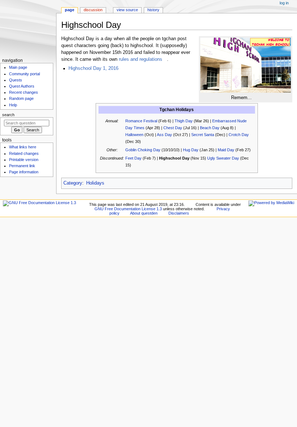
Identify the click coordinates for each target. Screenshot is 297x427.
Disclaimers (178, 213)
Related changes (24, 153)
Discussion (93, 10)
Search (8, 115)
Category (72, 183)
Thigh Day (184, 121)
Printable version (23, 159)
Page (69, 10)
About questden (144, 213)
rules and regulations (140, 59)
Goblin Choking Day (142, 150)
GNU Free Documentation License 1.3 (128, 209)
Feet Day (133, 158)
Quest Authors (21, 86)
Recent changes (23, 92)
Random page (21, 98)
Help (13, 105)
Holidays (95, 183)
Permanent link (22, 166)
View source (127, 10)
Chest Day (172, 128)
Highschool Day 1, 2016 (93, 68)
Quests (15, 80)
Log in (284, 3)
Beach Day (209, 128)
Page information (23, 172)
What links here (22, 147)
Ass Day (164, 134)
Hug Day (190, 150)
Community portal (24, 74)
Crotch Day (239, 134)
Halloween (134, 134)
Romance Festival (141, 121)
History (153, 10)
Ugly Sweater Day (223, 158)
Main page (18, 67)
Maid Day (226, 150)
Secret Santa (202, 134)
